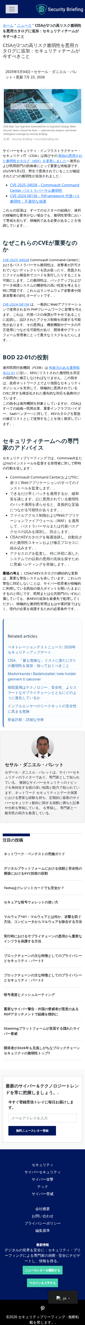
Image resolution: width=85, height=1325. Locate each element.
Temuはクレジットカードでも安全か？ (34, 887)
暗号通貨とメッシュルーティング (29, 994)
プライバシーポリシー (42, 1223)
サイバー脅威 (42, 1193)
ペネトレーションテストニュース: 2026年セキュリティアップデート (42, 649)
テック (42, 1186)
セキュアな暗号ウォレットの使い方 (31, 902)
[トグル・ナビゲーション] (12, 9)
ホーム (8, 25)
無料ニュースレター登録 (32, 1130)
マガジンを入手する (42, 1283)
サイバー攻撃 (42, 1179)
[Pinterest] (42, 1308)
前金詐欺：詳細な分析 (26, 719)
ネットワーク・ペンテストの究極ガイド (34, 853)
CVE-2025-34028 (16, 260)
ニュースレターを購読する (42, 1270)
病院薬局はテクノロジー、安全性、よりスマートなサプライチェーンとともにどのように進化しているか (42, 692)
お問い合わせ (42, 1215)
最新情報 (42, 1244)
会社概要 (42, 1208)
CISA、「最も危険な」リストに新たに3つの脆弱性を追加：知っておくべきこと (41, 663)
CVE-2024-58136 (16, 304)
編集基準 (42, 1230)
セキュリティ (42, 1164)
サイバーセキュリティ (42, 1171)
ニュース (24, 25)
